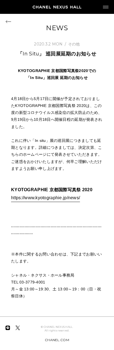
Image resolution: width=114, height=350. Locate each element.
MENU (105, 7)
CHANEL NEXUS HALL (57, 7)
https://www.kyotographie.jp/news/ (45, 197)
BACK (8, 21)
